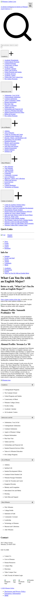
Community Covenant (11, 175)
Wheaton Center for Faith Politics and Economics (19, 223)
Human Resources (9, 562)
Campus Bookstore (10, 185)
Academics (4, 7)
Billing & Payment (9, 114)
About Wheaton (5, 163)
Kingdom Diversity (10, 141)
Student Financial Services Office (14, 112)
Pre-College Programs (10, 79)
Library (6, 246)
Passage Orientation (10, 144)
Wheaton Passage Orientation (13, 477)
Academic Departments (11, 60)
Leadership (7, 173)
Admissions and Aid (6, 417)
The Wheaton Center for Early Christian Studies (18, 220)
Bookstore (7, 248)
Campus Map (8, 566)
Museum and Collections (11, 526)
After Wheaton (8, 171)
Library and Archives (10, 70)
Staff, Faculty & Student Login (13, 575)
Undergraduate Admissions (12, 97)
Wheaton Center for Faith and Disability (16, 222)
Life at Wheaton (23, 7)
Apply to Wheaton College (12, 100)
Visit (5, 9)
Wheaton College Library (12, 402)
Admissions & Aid (12, 7)
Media (6, 265)
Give (8, 9)
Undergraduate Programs (11, 62)
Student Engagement (10, 148)
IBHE (6, 595)
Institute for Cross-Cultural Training (14, 213)
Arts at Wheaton (9, 133)
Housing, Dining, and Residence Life (15, 138)
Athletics (7, 131)
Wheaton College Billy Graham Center (15, 225)
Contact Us (7, 556)
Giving (6, 245)
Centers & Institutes (7, 201)
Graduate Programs (10, 63)
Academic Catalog (9, 75)
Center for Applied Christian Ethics (14, 205)
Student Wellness (9, 150)
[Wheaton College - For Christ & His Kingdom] (6, 380)
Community (7, 263)
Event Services (8, 182)
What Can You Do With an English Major (16, 273)
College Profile (8, 170)
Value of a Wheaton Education (13, 110)
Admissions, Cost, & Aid (11, 95)
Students (7, 256)
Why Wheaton (8, 166)
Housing (7, 494)
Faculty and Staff (9, 258)
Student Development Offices (13, 471)
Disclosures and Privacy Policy (15, 591)
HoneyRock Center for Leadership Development (18, 208)
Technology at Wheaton (11, 187)
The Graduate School (10, 393)
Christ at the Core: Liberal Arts (13, 77)
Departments (8, 270)
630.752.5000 (5, 550)
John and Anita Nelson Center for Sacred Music (18, 215)
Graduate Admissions (10, 99)
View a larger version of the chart (10, 299)
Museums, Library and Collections (14, 178)
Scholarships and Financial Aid (13, 109)
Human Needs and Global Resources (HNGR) (18, 211)
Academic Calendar (10, 68)
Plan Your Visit (8, 104)
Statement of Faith (9, 513)
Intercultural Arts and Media (12, 139)
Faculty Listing (8, 67)
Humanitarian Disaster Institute (13, 210)
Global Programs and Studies (13, 72)
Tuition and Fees (9, 107)
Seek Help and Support (11, 146)
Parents (6, 260)
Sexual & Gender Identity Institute (14, 218)
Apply (2, 9)
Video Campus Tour (10, 572)
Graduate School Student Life (13, 136)
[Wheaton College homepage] (8, 1)
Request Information (10, 102)
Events (6, 243)
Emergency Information (12, 593)
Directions (7, 569)
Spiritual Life (8, 151)
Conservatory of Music (11, 65)
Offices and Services (10, 180)
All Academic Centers (10, 412)
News (6, 241)
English (6, 271)
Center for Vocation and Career (13, 134)
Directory (7, 183)
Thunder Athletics (10, 235)
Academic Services (10, 74)
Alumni (6, 261)
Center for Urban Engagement (13, 206)
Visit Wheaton (8, 168)
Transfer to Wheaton (10, 105)
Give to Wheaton (9, 177)
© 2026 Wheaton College (7, 588)
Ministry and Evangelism (11, 143)
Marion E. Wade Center (11, 216)
